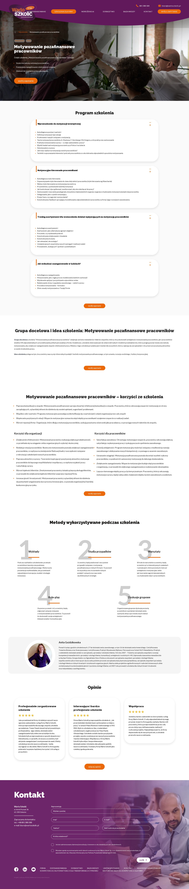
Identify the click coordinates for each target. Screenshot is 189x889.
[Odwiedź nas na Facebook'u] (16, 869)
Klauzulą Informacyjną (77, 853)
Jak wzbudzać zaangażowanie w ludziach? (59, 264)
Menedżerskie (22, 32)
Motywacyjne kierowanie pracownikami (58, 170)
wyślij (141, 860)
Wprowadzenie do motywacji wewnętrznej (59, 124)
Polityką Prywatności (95, 853)
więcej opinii (94, 766)
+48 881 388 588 (25, 822)
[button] (18, 11)
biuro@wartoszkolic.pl (29, 825)
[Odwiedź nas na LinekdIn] (25, 869)
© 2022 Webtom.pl (30, 877)
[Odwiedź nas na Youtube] (33, 869)
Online (29, 41)
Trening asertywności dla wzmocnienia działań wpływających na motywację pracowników (83, 217)
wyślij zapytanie (26, 80)
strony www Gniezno (43, 877)
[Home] (15, 32)
